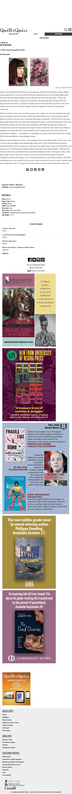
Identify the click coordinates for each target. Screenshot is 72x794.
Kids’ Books (31, 213)
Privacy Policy (7, 767)
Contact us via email (38, 271)
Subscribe (58, 34)
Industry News (7, 740)
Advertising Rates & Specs (11, 765)
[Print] (39, 169)
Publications (6, 757)
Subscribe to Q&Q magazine (12, 759)
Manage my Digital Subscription (13, 762)
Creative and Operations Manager (14, 235)
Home (4, 715)
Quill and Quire (24, 30)
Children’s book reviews (10, 723)
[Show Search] (65, 29)
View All (5, 253)
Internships (6, 730)
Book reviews (7, 720)
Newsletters (13, 34)
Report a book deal (36, 268)
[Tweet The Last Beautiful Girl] (31, 169)
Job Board (5, 728)
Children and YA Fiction (18, 213)
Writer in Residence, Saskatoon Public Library (18, 247)
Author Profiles (7, 725)
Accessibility (6, 775)
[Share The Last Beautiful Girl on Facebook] (27, 169)
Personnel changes (8, 742)
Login (36, 34)
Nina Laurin (6, 54)
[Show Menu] (70, 29)
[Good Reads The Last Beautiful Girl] (35, 169)
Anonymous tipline (8, 748)
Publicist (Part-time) (9, 241)
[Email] (43, 169)
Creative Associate (8, 228)
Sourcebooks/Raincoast (17, 187)
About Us (5, 770)
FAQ (3, 772)
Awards (5, 745)
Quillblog (5, 717)
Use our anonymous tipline (36, 265)
